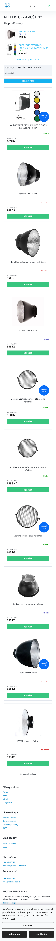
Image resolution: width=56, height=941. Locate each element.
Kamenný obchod (9, 821)
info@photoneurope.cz (11, 882)
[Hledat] (31, 6)
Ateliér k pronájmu (9, 843)
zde (13, 918)
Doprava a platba (9, 817)
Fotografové (7, 803)
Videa (5, 796)
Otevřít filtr (28, 81)
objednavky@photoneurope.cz (14, 865)
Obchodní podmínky (10, 824)
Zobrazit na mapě (9, 903)
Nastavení (28, 925)
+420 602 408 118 (9, 862)
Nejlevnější (9, 67)
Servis (5, 847)
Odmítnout (14, 934)
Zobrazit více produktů (26, 59)
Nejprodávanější (34, 67)
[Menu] (40, 6)
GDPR (5, 828)
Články (5, 792)
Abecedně (9, 73)
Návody (5, 799)
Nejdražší (21, 67)
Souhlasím (41, 934)
